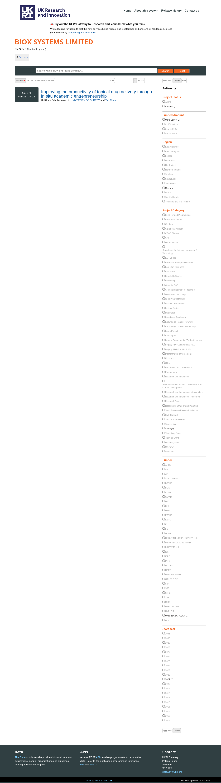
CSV (112, 80)
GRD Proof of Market (175, 299)
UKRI (167, 602)
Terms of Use (100, 780)
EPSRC (168, 515)
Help (184, 80)
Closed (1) (170, 106)
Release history (171, 10)
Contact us (192, 10)
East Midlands (172, 147)
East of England (172, 151)
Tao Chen (110, 100)
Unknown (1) (171, 188)
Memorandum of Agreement (178, 354)
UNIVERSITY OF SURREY (85, 100)
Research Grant (172, 401)
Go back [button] (23, 57)
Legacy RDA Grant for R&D (178, 349)
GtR (82, 764)
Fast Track (170, 272)
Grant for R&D (171, 285)
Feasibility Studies (173, 276)
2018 (167, 693)
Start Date (21, 81)
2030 (167, 638)
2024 (167, 666)
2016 (167, 702)
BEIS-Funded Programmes (177, 215)
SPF (167, 588)
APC (167, 469)
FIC (167, 529)
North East (170, 160)
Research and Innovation (177, 377)
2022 (167, 675)
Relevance (50, 80)
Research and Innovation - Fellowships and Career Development (182, 386)
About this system (146, 10)
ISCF (167, 552)
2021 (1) (169, 679)
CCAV (168, 492)
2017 (167, 697)
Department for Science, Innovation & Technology (179, 251)
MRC (167, 561)
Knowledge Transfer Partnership (180, 326)
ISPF (167, 556)
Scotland (169, 174)
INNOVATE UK (172, 547)
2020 (167, 684)
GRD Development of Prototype (180, 290)
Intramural (170, 313)
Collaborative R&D (174, 229)
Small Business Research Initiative (181, 410)
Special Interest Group (175, 419)
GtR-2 (93, 764)
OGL (111, 780)
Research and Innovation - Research (182, 397)
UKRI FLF (169, 611)
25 (135, 80)
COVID (168, 497)
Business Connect (173, 220)
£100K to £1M (171, 124)
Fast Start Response (174, 267)
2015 (167, 707)
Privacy (89, 780)
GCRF (168, 533)
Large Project (171, 331)
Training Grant (172, 438)
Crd (167, 238)
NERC (168, 570)
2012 (167, 720)
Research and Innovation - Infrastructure (184, 392)
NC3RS (168, 565)
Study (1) (169, 429)
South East (170, 179)
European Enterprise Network (179, 262)
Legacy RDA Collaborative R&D (180, 345)
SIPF (167, 584)
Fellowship (170, 280)
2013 (167, 716)
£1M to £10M (171, 129)
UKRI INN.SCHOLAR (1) (176, 616)
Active (168, 102)
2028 (167, 647)
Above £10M (171, 133)
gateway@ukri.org (172, 771)
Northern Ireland (173, 170)
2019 (167, 688)
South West (170, 183)
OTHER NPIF (171, 579)
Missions (169, 358)
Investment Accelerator (175, 317)
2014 (167, 711)
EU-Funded (170, 258)
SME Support (171, 415)
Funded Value (40, 80)
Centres (169, 224)
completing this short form (82, 32)
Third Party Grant (173, 433)
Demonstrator (171, 242)
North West (170, 165)
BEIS (167, 488)
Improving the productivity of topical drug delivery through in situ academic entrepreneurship (96, 93)
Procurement (171, 372)
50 (139, 80)
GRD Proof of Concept (175, 294)
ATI (166, 474)
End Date (30, 80)
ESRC (168, 520)
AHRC (168, 465)
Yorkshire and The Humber (177, 202)
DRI (167, 506)
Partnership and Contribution (178, 367)
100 (142, 80)
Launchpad (170, 335)
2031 (167, 634)
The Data (20, 757)
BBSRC (168, 483)
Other (167, 363)
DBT (167, 501)
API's (99, 757)
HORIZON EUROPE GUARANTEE (181, 538)
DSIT (167, 510)
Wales (168, 192)
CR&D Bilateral (172, 233)
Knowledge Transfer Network (179, 322)
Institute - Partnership (175, 303)
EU (166, 524)
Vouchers (169, 451)
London (168, 156)
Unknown (169, 447)
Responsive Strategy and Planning (181, 406)
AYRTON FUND (172, 478)
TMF (167, 597)
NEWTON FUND (173, 574)
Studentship (170, 424)
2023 (167, 670)
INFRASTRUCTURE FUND (178, 543)
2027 (167, 652)
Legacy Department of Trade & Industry (183, 340)
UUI (167, 620)
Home (127, 10)
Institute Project (172, 308)
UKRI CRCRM (172, 606)
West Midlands (172, 197)
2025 (167, 661)
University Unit (172, 442)
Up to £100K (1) (172, 120)
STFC (168, 593)
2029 (167, 643)
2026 (167, 656)
